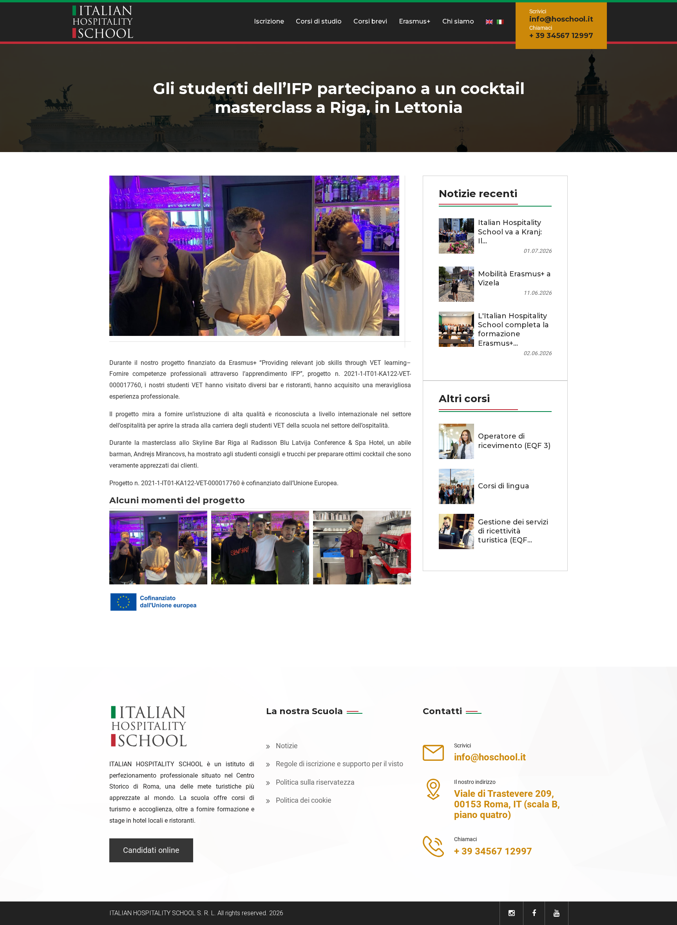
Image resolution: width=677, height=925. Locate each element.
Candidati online (151, 850)
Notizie (287, 746)
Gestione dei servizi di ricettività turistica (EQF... (513, 531)
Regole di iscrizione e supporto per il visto (339, 764)
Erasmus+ (415, 21)
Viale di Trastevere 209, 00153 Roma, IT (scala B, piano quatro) (507, 804)
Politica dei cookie (303, 800)
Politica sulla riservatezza (315, 782)
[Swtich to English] (489, 21)
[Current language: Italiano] (500, 21)
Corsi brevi (370, 21)
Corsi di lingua (503, 486)
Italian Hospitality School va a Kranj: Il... (510, 231)
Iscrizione (269, 21)
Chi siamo (458, 21)
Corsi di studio (319, 21)
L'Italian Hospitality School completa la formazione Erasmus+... (513, 330)
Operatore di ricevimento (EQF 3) (514, 441)
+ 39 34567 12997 (561, 35)
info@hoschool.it (561, 19)
